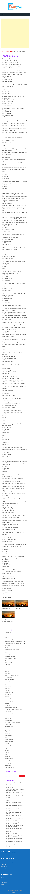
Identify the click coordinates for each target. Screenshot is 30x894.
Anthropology (8, 765)
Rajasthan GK (4, 866)
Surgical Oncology (9, 724)
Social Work (9, 51)
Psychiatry (7, 728)
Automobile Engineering (10, 763)
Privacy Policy (4, 882)
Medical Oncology (9, 713)
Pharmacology (8, 698)
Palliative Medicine (9, 735)
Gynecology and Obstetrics (11, 730)
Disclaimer (3, 884)
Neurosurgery (8, 718)
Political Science (8, 677)
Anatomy (7, 743)
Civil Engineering (8, 653)
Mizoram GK (3, 869)
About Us (3, 877)
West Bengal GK (4, 864)
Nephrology (7, 716)
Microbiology (8, 694)
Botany (6, 747)
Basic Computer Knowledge (7, 862)
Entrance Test (8, 632)
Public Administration (9, 679)
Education (7, 690)
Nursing (6, 647)
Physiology (7, 700)
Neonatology (8, 715)
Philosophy (7, 664)
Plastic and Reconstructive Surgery (13, 722)
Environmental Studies (10, 666)
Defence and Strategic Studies (12, 675)
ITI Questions (8, 637)
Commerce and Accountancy (11, 639)
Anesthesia (7, 733)
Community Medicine (9, 701)
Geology (7, 750)
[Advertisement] (15, 33)
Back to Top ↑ (15, 892)
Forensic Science (8, 683)
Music (6, 668)
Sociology (7, 671)
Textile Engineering (9, 760)
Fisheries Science (9, 662)
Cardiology (7, 705)
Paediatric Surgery (9, 720)
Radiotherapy (8, 745)
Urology (6, 737)
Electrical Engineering (9, 654)
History (6, 684)
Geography (7, 645)
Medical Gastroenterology (11, 707)
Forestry (6, 754)
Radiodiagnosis (8, 731)
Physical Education (9, 669)
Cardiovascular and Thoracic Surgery (13, 709)
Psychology (7, 673)
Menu (2, 14)
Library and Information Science (12, 649)
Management (8, 681)
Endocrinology (8, 711)
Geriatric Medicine (9, 741)
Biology (6, 660)
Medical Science (8, 634)
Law (5, 651)
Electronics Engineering (10, 656)
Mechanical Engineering (10, 658)
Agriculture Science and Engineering (13, 643)
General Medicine (9, 726)
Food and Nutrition (9, 758)
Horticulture (7, 756)
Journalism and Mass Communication (13, 641)
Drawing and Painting (9, 762)
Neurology (7, 703)
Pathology (7, 696)
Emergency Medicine (9, 739)
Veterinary (7, 752)
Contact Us (3, 880)
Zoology (6, 748)
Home (3, 51)
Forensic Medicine (9, 692)
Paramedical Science (9, 636)
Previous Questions (9, 767)
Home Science (8, 686)
